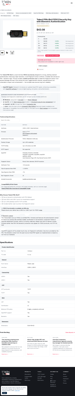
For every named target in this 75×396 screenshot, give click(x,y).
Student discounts (53, 381)
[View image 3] (12, 53)
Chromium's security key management (42, 102)
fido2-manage (44, 108)
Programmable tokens (28, 377)
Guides (52, 374)
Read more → (5, 354)
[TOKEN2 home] (6, 3)
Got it (4, 393)
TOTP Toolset (41, 374)
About (64, 374)
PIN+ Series (16, 15)
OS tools (20, 100)
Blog (51, 376)
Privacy (65, 383)
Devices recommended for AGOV (23, 13)
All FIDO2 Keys (10, 13)
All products (28, 374)
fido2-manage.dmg (19, 102)
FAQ (51, 378)
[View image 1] (2, 53)
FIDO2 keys (27, 380)
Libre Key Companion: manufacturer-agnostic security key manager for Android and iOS (62, 341)
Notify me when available (52, 55)
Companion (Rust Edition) (29, 106)
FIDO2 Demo (41, 380)
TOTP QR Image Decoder (41, 377)
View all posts (69, 332)
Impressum (66, 378)
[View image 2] (7, 53)
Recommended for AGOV (43, 25)
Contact (65, 376)
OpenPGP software (11, 89)
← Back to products (5, 10)
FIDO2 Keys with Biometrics (52, 13)
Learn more (17, 390)
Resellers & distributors (53, 385)
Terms (64, 380)
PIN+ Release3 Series (6, 15)
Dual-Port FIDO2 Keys (39, 13)
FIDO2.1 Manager (32, 100)
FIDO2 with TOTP (65, 13)
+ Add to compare (42, 65)
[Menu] (71, 3)
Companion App (31, 104)
